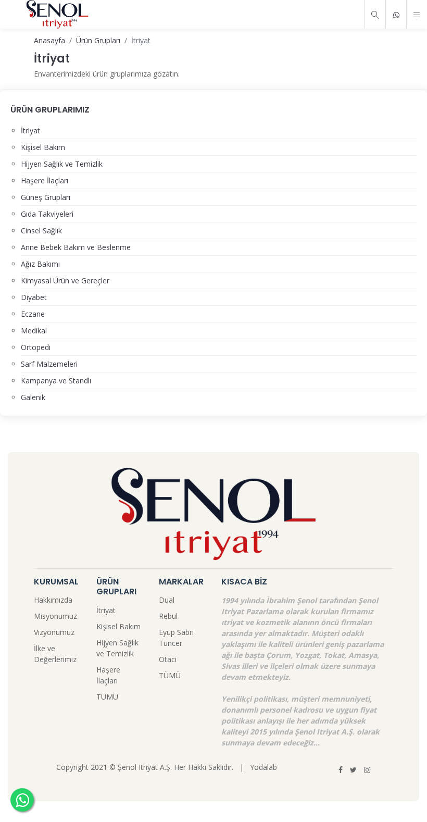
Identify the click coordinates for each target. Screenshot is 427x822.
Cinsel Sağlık (41, 230)
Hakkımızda (53, 600)
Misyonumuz (55, 616)
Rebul (168, 616)
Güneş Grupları (45, 197)
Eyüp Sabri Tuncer (176, 637)
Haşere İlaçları (44, 180)
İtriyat (30, 130)
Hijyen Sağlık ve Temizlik (62, 164)
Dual (166, 600)
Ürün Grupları (98, 40)
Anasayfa (49, 40)
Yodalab (263, 767)
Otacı (168, 659)
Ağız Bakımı (40, 264)
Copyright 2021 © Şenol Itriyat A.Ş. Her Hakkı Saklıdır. (144, 767)
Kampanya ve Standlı (56, 380)
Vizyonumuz (54, 632)
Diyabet (34, 297)
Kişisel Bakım (43, 147)
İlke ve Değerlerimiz (55, 653)
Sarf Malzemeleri (49, 364)
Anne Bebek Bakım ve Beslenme (76, 247)
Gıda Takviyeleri (47, 214)
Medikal (34, 330)
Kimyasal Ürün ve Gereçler (65, 280)
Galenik (33, 397)
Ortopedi (36, 347)
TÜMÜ (107, 697)
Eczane (33, 314)
